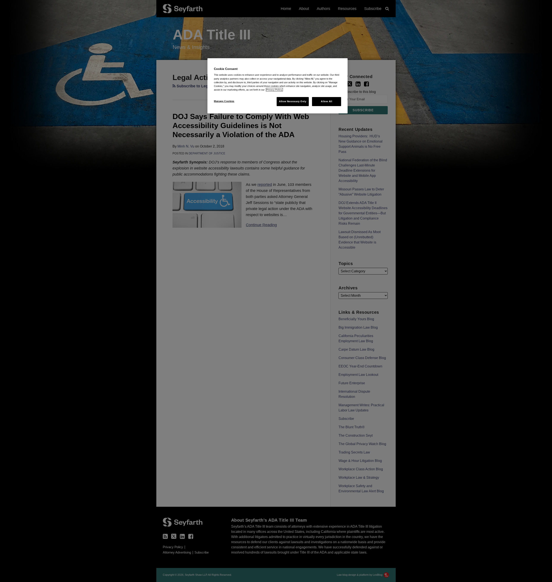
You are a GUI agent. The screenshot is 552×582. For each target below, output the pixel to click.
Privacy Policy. (274, 89)
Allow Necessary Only (292, 101)
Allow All (326, 101)
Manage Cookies (224, 101)
